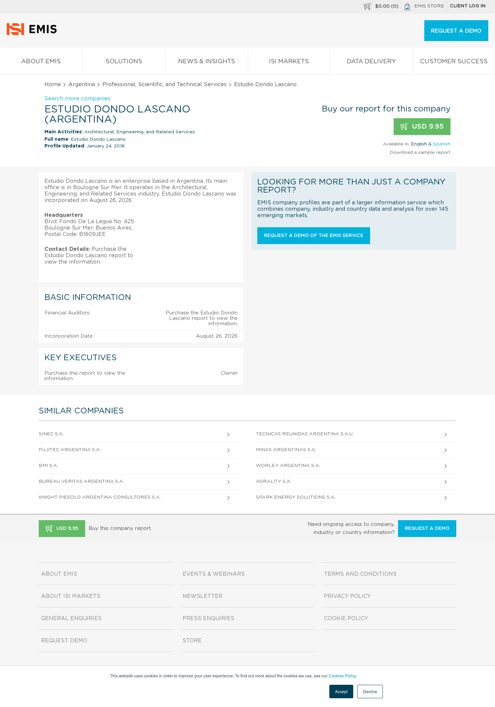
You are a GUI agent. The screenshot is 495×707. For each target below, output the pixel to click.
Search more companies (77, 98)
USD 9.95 (427, 126)
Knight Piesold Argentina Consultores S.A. (100, 497)
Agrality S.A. (273, 481)
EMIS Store (429, 6)
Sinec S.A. (51, 434)
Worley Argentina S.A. (288, 465)
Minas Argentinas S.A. (286, 449)
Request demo (64, 640)
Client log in (468, 6)
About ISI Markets (70, 596)
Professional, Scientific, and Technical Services (164, 84)
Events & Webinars (214, 574)
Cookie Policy (346, 618)
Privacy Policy (347, 596)
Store (192, 640)
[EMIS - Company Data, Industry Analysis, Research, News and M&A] (33, 33)
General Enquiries (71, 618)
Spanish (442, 144)
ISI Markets (289, 62)
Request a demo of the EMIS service (313, 235)
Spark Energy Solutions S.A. (295, 497)
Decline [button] (370, 691)
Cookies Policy (342, 675)
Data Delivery (371, 62)
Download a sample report (420, 152)
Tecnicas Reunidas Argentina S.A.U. (305, 434)
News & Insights (206, 62)
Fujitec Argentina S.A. (70, 449)
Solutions (123, 62)
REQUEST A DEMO (456, 31)
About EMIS (41, 62)
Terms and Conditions (360, 574)
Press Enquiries (208, 618)
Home (52, 84)
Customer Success (454, 62)
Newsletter (203, 596)
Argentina (81, 84)
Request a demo (427, 528)
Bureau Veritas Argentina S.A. (81, 481)
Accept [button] (341, 691)
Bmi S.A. (48, 465)
